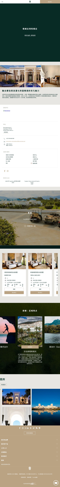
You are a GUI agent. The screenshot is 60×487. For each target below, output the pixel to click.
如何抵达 (6, 132)
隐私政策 (29, 477)
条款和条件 (23, 477)
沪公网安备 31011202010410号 (45, 474)
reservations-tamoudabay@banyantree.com (15, 141)
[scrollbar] (41, 76)
